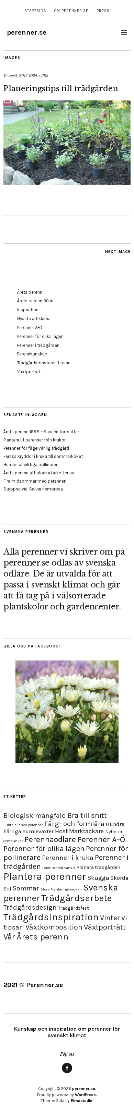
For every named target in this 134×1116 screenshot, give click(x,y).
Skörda (119, 878)
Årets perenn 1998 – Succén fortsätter (41, 431)
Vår (9, 937)
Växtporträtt (29, 371)
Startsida (35, 11)
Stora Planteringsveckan (61, 889)
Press (103, 11)
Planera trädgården (98, 867)
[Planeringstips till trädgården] (67, 183)
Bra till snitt (87, 815)
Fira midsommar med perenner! (34, 481)
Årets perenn (29, 292)
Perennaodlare (50, 839)
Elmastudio (81, 1100)
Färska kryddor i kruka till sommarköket (43, 456)
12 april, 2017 (15, 75)
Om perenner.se (71, 11)
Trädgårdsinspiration (51, 917)
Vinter (110, 917)
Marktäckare (86, 831)
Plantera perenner (44, 876)
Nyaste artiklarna (34, 318)
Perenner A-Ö (29, 327)
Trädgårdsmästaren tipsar (43, 362)
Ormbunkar (13, 841)
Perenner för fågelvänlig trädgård (36, 448)
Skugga (98, 877)
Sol (7, 888)
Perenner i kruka (67, 858)
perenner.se (26, 32)
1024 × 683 (38, 75)
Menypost (67, 1072)
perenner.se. (84, 1088)
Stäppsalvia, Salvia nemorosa (33, 489)
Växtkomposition (53, 927)
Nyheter (114, 832)
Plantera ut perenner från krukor (34, 439)
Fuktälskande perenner (23, 825)
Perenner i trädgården (38, 345)
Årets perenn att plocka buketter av (38, 472)
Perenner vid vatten (58, 867)
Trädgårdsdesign (30, 907)
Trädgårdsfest (73, 908)
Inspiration (27, 309)
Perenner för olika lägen (40, 336)
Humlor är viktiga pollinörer (30, 464)
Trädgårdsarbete (76, 898)
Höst (61, 831)
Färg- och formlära (74, 824)
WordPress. (86, 1094)
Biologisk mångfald (34, 815)
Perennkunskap (32, 353)
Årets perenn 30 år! (36, 300)
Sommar (26, 888)
